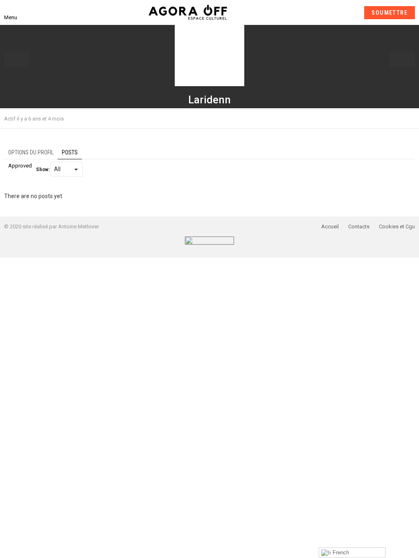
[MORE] (410, 118)
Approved (20, 166)
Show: (43, 169)
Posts (70, 152)
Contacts (358, 226)
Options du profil (31, 152)
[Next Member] (402, 59)
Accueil (330, 226)
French (340, 552)
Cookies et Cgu (397, 226)
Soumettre (390, 12)
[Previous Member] (16, 59)
